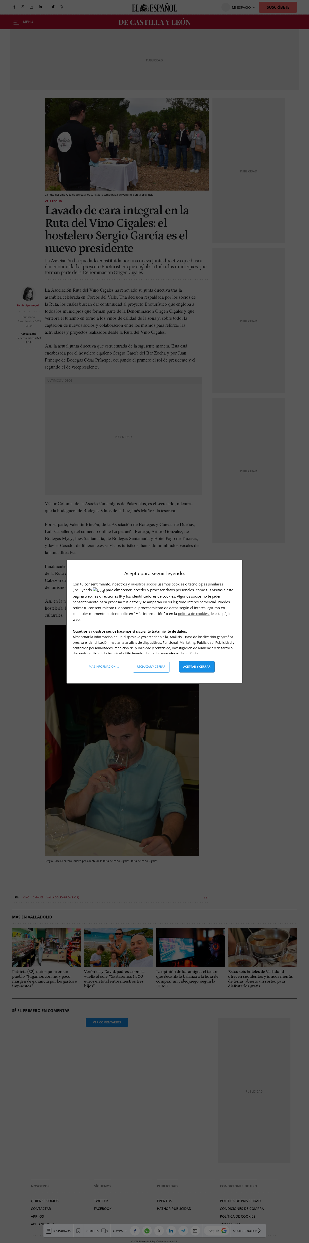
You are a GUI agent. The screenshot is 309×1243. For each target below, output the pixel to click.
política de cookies (194, 613)
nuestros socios (144, 584)
